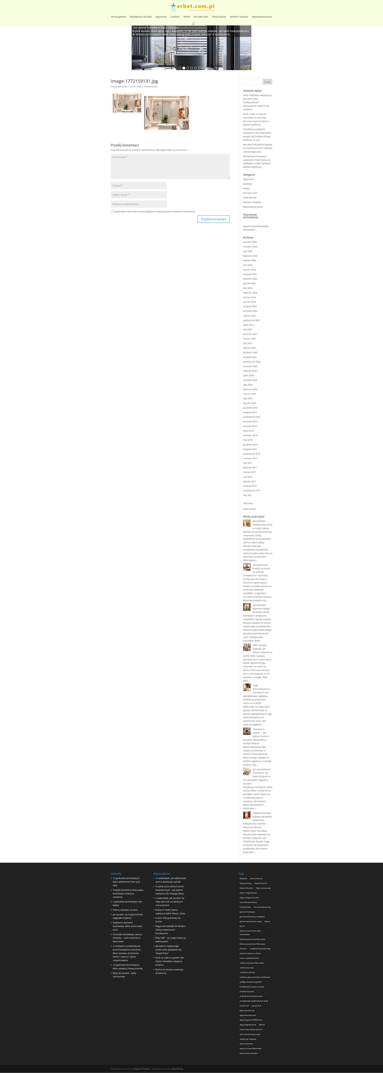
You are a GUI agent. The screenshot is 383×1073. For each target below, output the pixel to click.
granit (242, 926)
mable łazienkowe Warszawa (252, 963)
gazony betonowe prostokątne (252, 916)
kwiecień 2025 (250, 278)
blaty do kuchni (260, 883)
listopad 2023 (250, 306)
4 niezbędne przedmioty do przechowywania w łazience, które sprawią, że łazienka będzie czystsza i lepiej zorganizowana (127, 953)
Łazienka (175, 17)
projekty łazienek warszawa (251, 996)
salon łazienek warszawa (250, 1034)
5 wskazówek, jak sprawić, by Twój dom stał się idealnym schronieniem (169, 902)
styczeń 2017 (249, 481)
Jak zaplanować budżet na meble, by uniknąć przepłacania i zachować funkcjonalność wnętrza (256, 571)
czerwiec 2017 (250, 458)
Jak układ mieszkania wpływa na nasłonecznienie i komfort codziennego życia (257, 148)
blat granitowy (245, 883)
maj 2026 (247, 251)
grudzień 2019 (250, 407)
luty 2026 (247, 265)
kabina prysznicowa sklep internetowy (250, 932)
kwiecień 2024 (250, 292)
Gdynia (267, 921)
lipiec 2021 (248, 324)
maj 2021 (247, 329)
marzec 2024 (249, 297)
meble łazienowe (247, 967)
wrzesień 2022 (250, 311)
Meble (186, 17)
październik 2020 (251, 361)
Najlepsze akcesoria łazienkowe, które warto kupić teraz (127, 926)
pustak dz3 (244, 1005)
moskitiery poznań (247, 972)
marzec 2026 (249, 260)
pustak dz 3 (256, 1005)
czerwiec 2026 (250, 246)
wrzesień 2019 (250, 421)
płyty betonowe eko (248, 1015)
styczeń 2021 (249, 347)
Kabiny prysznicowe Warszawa (252, 944)
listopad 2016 (250, 485)
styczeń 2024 (249, 301)
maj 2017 (247, 462)
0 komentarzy (150, 86)
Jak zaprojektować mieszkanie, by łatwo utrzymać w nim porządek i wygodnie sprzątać (257, 776)
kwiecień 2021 (250, 334)
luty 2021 (247, 343)
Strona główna (118, 17)
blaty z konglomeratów (249, 897)
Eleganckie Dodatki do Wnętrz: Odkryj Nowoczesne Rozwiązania (170, 930)
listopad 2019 (250, 412)
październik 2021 (251, 320)
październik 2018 (251, 453)
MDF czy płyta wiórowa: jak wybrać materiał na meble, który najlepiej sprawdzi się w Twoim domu (257, 652)
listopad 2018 (250, 449)
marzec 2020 (249, 393)
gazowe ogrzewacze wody (250, 921)
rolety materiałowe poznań (251, 1029)
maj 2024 (247, 288)
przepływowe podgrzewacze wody (254, 1001)
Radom (262, 1024)
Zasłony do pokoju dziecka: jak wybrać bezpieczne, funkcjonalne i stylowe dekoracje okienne (257, 820)
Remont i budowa (239, 17)
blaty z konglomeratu (248, 893)
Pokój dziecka (219, 17)
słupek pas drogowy (248, 1039)
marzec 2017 (249, 472)
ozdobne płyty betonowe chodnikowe (255, 977)
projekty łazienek (247, 991)
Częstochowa (245, 907)
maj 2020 (247, 384)
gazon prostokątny (247, 912)
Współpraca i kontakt (141, 17)
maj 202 (247, 495)
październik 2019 (251, 416)
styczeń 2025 (249, 283)
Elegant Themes (141, 1068)
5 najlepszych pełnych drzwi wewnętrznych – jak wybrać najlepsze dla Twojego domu (169, 890)
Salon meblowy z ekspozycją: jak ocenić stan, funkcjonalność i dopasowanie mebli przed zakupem (257, 102)
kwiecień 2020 (250, 389)
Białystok (243, 878)
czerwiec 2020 (250, 380)
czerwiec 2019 (250, 435)
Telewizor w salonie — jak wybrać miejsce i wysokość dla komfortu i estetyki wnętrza (256, 736)
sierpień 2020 (250, 370)
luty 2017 (247, 476)
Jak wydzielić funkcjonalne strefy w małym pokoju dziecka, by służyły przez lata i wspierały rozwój (257, 528)
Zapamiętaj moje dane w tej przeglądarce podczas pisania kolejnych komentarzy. (155, 211)
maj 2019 (247, 439)
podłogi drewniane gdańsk (251, 982)
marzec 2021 (249, 338)
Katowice (243, 948)
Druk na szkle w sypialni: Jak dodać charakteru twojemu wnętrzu (169, 961)
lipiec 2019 (248, 430)
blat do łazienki (256, 878)
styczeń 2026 (249, 269)
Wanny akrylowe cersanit (125, 909)
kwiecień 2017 (250, 467)
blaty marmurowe (263, 888)
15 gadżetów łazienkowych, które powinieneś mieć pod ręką (126, 882)
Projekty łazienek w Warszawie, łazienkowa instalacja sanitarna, (128, 894)
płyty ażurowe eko (247, 1010)
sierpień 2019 (250, 426)
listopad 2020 (250, 357)
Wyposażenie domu (262, 17)
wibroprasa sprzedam (249, 1053)
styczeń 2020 (249, 403)
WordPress (177, 1068)
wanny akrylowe (246, 1043)
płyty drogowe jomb (248, 1024)
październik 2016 (251, 490)
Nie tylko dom (201, 17)
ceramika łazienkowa (248, 902)
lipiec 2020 (248, 375)
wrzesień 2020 (250, 366)
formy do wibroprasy (262, 907)
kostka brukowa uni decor (250, 953)
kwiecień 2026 (250, 255)
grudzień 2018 (250, 444)
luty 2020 (247, 398)
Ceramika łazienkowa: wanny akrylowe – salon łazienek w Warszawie (127, 938)
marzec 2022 (249, 315)
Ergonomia (161, 17)
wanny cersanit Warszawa (250, 1048)
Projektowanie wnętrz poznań (252, 986)
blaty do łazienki (246, 888)
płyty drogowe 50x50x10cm (251, 1020)
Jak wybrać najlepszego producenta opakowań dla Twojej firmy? (168, 950)
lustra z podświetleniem (249, 958)
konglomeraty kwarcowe (260, 948)
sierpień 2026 (250, 242)
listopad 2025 (250, 274)
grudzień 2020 (250, 352)
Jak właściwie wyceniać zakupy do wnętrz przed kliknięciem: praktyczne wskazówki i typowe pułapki (257, 612)
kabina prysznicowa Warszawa (252, 939)
